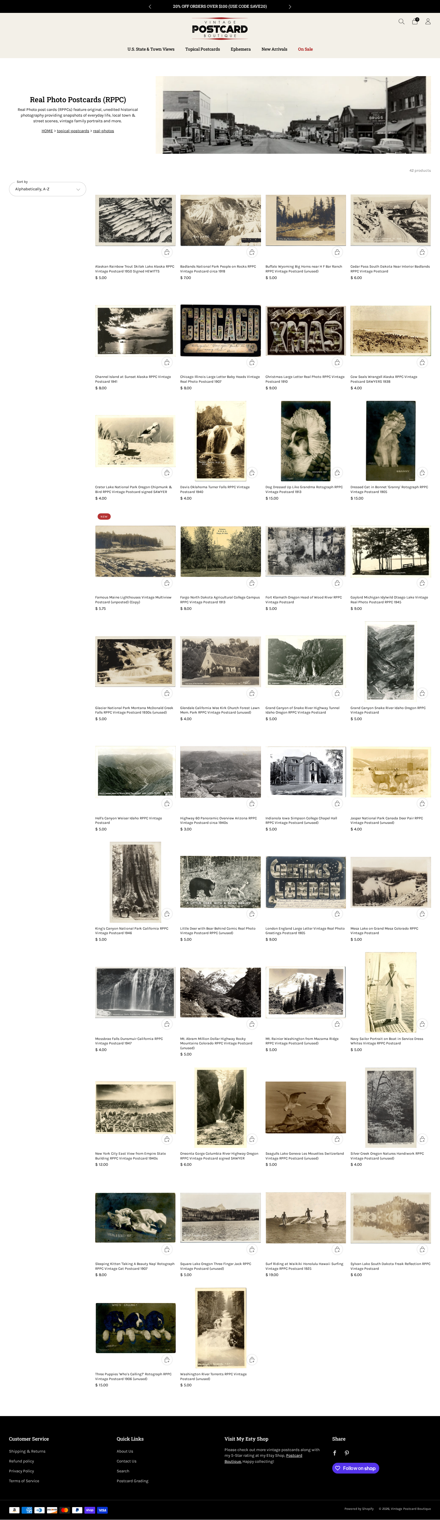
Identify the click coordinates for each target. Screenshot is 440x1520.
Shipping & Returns (27, 1451)
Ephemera (241, 49)
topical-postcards (73, 131)
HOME (47, 131)
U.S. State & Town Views (151, 49)
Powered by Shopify (359, 1509)
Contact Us (126, 1461)
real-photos (103, 131)
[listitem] (220, 6)
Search (123, 1471)
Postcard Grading (132, 1481)
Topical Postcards (202, 49)
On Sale (305, 49)
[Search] (402, 21)
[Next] (290, 6)
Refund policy (21, 1461)
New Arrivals (274, 49)
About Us (125, 1451)
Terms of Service (24, 1481)
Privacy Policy (21, 1471)
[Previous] (150, 6)
